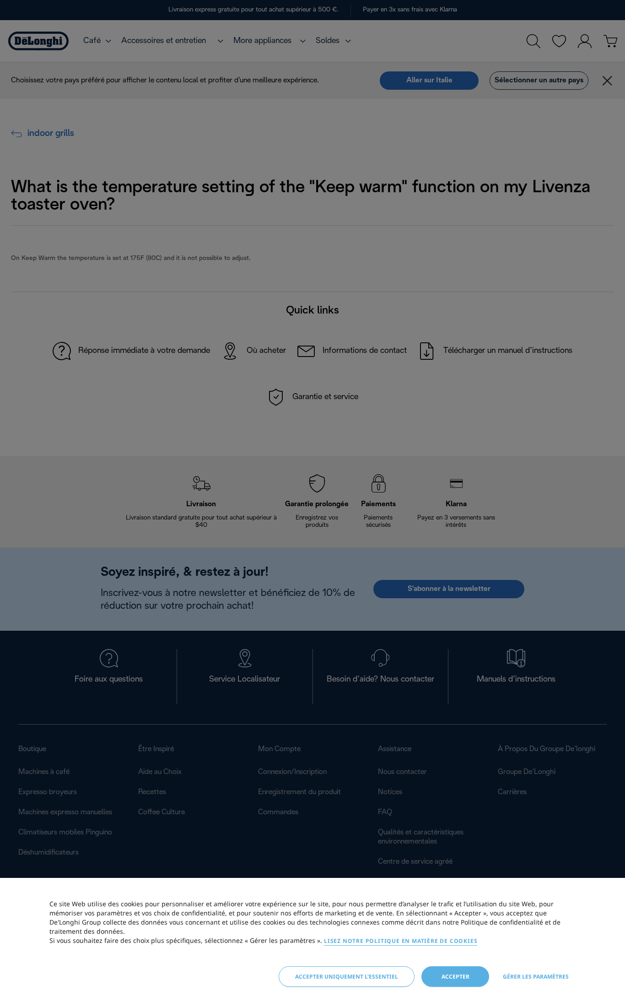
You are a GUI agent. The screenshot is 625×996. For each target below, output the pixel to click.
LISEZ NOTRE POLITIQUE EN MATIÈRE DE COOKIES (400, 941)
